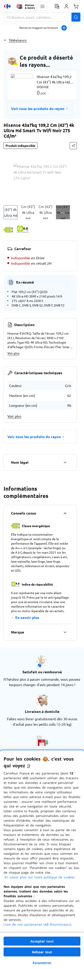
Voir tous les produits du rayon (37, 108)
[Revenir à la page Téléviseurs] (5, 40)
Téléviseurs (18, 40)
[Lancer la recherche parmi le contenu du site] (76, 17)
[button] (42, 6)
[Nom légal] (64, 462)
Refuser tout (42, 952)
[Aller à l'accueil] (7, 6)
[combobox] (42, 17)
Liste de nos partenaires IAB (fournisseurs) (37, 924)
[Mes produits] (57, 6)
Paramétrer (42, 963)
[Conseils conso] (64, 513)
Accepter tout (42, 941)
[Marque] (64, 632)
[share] (73, 145)
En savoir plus (27, 617)
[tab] (10, 212)
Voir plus (13, 353)
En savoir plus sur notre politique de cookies (39, 877)
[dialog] (42, 859)
